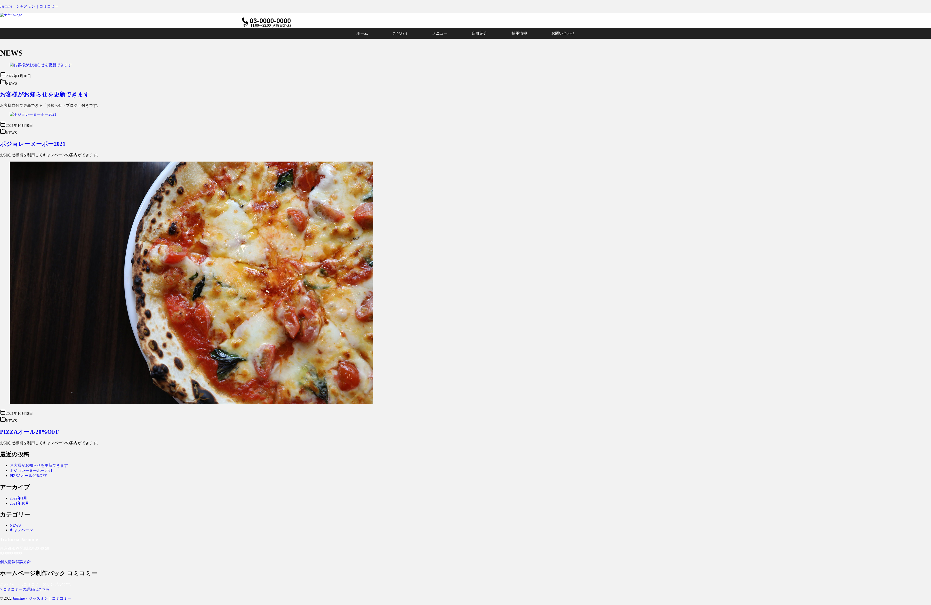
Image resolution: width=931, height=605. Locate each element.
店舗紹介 (479, 33)
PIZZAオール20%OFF (29, 432)
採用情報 (519, 33)
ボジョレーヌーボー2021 (32, 144)
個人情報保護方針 (15, 562)
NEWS (15, 525)
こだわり (400, 33)
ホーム (362, 33)
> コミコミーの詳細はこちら (25, 589)
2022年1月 (18, 498)
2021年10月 (19, 503)
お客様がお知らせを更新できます (45, 94)
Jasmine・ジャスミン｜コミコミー (29, 6)
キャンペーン (21, 530)
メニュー (440, 33)
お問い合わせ (563, 33)
